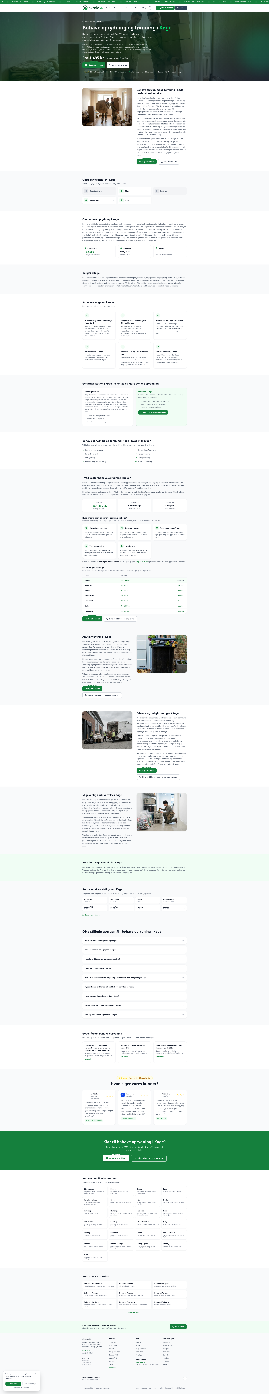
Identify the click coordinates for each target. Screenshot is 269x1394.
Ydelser (117, 8)
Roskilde (166, 1358)
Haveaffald (89, 601)
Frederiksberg (168, 1345)
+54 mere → (113, 1368)
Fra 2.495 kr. (125, 606)
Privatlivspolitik (168, 1388)
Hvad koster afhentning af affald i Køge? (102, 996)
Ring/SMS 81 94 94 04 (165, 8)
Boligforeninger (114, 1352)
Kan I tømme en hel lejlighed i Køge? (100, 950)
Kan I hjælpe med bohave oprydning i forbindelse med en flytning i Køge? (115, 977)
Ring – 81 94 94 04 (119, 65)
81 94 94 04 (179, 1327)
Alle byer (139, 1355)
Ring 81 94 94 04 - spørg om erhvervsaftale (159, 777)
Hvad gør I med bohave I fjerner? (98, 968)
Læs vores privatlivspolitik (21, 1388)
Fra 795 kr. (125, 596)
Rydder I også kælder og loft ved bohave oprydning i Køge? (109, 987)
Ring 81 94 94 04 (170, 162)
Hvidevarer (89, 611)
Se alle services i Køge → (91, 915)
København (167, 1342)
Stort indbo (113, 1345)
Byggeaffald (89, 596)
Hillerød (166, 1361)
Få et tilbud (181, 8)
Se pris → (181, 585)
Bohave (92, 21)
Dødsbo (87, 606)
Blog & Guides (141, 1349)
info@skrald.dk (87, 1353)
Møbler (87, 590)
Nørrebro (166, 1352)
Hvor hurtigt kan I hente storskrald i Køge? (103, 1005)
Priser (137, 8)
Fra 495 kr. (125, 585)
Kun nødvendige (30, 1384)
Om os (150, 8)
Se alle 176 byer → (134, 1313)
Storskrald (88, 585)
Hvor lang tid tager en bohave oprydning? (102, 959)
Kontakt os (140, 1352)
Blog (144, 8)
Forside (108, 8)
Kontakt (160, 1388)
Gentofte (166, 1355)
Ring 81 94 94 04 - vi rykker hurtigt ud (103, 695)
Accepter (13, 1384)
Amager (166, 1349)
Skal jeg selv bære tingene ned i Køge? (101, 1014)
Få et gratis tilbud (95, 65)
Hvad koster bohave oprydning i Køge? (101, 940)
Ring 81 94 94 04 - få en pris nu (121, 619)
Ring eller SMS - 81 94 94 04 (150, 1158)
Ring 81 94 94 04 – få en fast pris (154, 412)
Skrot (111, 1364)
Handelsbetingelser (180, 1388)
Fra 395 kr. (125, 590)
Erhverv (127, 8)
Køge (165, 1364)
